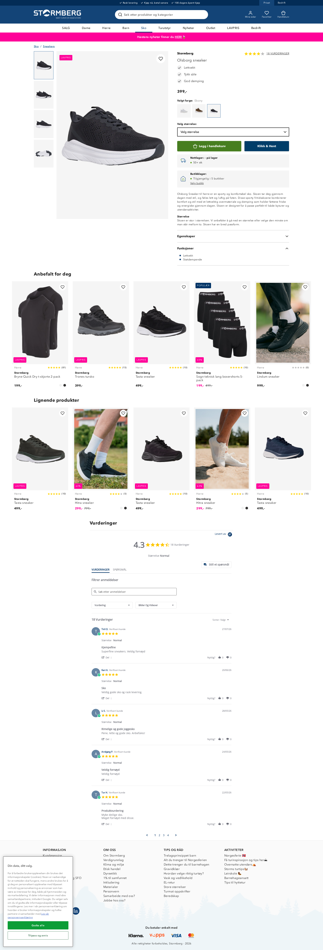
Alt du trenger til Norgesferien (185, 860)
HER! (178, 37)
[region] (38, 901)
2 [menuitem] (159, 835)
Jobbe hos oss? (114, 900)
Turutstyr (164, 28)
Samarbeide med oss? (119, 896)
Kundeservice (52, 855)
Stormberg (185, 53)
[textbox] (230, 621)
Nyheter (188, 28)
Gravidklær (172, 869)
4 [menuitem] (168, 835)
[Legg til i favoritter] (160, 58)
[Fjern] (203, 14)
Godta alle (38, 925)
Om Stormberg (114, 855)
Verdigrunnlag (113, 860)
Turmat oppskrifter (177, 891)
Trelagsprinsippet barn (180, 855)
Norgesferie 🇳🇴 (235, 855)
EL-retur (169, 882)
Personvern (111, 891)
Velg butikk (197, 183)
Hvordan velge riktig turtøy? (184, 873)
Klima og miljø (113, 864)
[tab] (216, 564)
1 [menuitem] (155, 835)
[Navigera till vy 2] (43, 95)
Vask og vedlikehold (178, 878)
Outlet (210, 28)
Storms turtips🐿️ (236, 869)
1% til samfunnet (115, 878)
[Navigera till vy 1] (43, 65)
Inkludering (111, 882)
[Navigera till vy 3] (43, 124)
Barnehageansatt (236, 878)
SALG (66, 28)
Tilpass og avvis (38, 935)
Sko (143, 28)
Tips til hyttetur (235, 882)
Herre (106, 28)
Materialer (110, 887)
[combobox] (112, 605)
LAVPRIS (233, 28)
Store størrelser (175, 887)
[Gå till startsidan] (58, 15)
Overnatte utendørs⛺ (240, 864)
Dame (86, 28)
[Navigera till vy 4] (43, 154)
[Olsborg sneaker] (184, 111)
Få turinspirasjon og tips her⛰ (245, 860)
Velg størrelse (190, 132)
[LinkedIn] (75, 911)
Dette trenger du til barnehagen (186, 864)
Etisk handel (112, 869)
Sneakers (49, 46)
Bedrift (256, 28)
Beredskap (171, 896)
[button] (107, 657)
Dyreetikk (110, 873)
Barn (125, 28)
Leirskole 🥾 (233, 873)
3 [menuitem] (163, 835)
